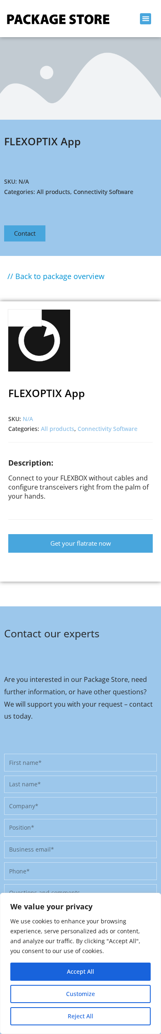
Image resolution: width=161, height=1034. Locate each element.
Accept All (80, 971)
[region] (80, 963)
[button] (145, 18)
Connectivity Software (103, 192)
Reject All (80, 1016)
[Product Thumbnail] (24, 318)
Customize (80, 994)
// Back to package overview (55, 276)
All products (53, 192)
